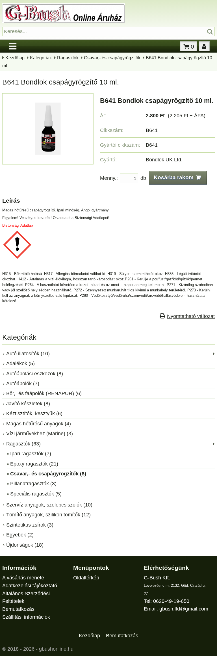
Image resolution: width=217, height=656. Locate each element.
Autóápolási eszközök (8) (34, 373)
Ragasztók (68, 57)
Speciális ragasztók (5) (36, 494)
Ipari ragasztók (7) (30, 453)
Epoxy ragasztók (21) (34, 464)
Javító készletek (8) (28, 403)
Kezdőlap (15, 57)
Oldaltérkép (86, 578)
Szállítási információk (26, 617)
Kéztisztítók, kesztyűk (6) (34, 413)
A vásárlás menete (23, 578)
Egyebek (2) (20, 535)
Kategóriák (41, 57)
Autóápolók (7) (22, 383)
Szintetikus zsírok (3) (29, 525)
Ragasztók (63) (23, 444)
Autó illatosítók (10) (28, 353)
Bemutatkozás (18, 609)
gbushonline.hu (56, 649)
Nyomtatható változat (191, 316)
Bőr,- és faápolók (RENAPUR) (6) (44, 393)
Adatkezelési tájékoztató (29, 585)
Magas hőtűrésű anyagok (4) (38, 423)
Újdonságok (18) (25, 545)
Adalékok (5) (20, 363)
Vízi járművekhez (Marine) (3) (39, 433)
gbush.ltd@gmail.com (183, 609)
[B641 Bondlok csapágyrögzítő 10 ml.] (48, 158)
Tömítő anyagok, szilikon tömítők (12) (48, 515)
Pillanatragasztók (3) (33, 483)
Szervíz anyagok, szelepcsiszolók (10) (49, 505)
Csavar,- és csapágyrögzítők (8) (48, 474)
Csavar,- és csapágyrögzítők (112, 57)
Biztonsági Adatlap (17, 225)
